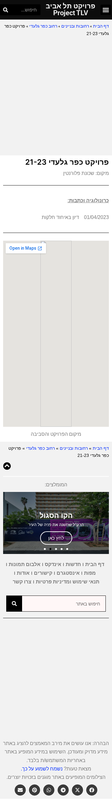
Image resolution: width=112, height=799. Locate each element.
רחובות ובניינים (75, 26)
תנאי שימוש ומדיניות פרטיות (67, 582)
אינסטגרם (68, 573)
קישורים (43, 573)
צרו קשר (22, 582)
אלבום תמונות (24, 564)
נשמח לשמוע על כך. (42, 768)
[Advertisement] (56, 96)
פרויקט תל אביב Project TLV (70, 9)
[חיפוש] (5, 9)
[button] (105, 10)
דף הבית (101, 26)
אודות (23, 573)
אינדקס (53, 564)
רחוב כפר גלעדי (43, 26)
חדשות (73, 564)
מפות (90, 573)
